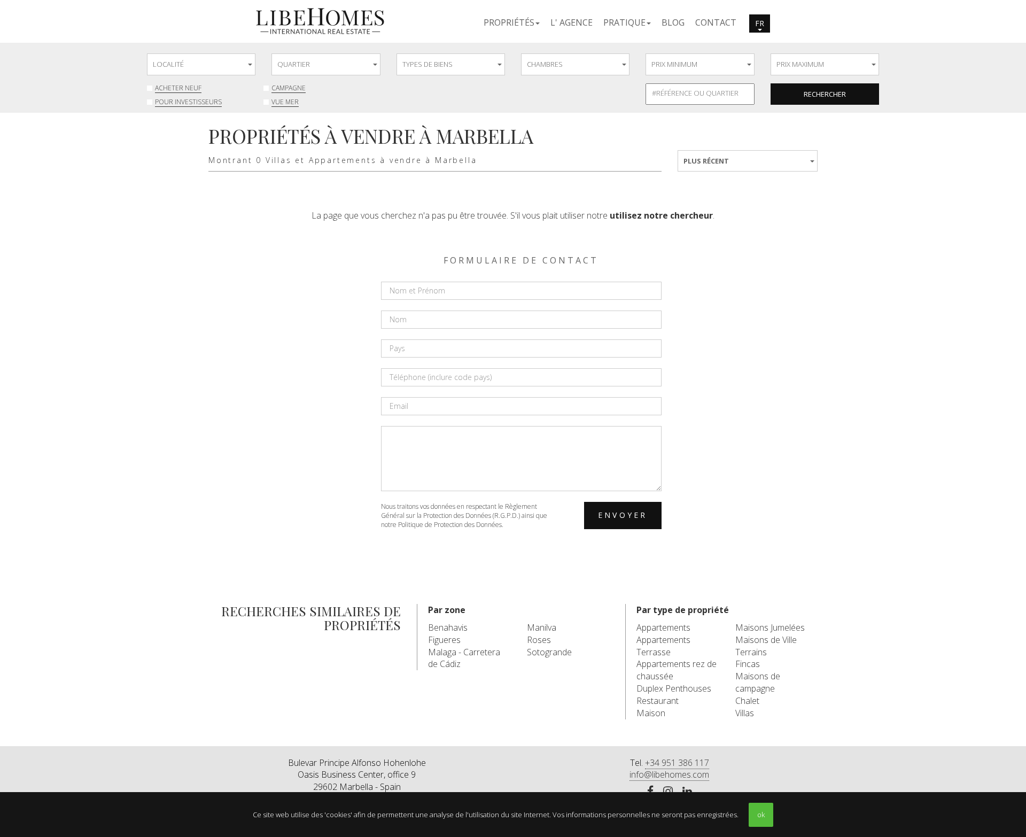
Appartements (663, 627)
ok (761, 814)
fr (759, 23)
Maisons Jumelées (770, 627)
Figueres (444, 640)
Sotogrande (549, 652)
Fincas (747, 664)
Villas (744, 713)
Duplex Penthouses (673, 688)
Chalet (747, 701)
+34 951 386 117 (677, 763)
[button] (511, 22)
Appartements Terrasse (663, 646)
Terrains (751, 652)
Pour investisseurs (188, 101)
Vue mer (285, 101)
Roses (539, 640)
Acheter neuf (178, 87)
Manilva (541, 627)
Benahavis (448, 627)
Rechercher (825, 94)
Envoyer (622, 515)
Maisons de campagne (757, 682)
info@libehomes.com (669, 774)
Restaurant (657, 701)
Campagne (288, 87)
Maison (650, 713)
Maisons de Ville (766, 640)
